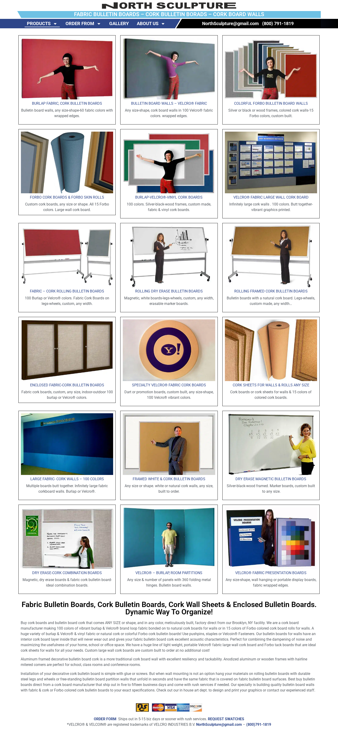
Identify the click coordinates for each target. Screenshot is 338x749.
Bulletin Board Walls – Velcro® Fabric (169, 103)
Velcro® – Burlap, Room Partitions (168, 573)
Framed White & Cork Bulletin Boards (169, 479)
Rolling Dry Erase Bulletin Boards (169, 291)
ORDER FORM (105, 719)
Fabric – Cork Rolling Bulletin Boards (67, 291)
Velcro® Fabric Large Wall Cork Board (271, 197)
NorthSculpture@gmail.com (230, 23)
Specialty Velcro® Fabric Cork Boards (169, 385)
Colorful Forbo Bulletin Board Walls (271, 103)
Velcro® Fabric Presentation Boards (270, 573)
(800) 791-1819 (278, 23)
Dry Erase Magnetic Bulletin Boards (270, 479)
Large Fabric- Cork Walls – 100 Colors (67, 479)
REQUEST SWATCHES (226, 719)
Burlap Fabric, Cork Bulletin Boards (67, 103)
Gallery (119, 23)
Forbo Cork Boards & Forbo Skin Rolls (67, 197)
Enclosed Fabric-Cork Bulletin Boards (67, 385)
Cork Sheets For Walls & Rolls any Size (271, 385)
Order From (80, 23)
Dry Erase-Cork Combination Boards (67, 573)
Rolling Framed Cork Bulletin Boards (271, 291)
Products (39, 23)
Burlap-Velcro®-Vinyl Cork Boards (169, 197)
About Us (147, 23)
